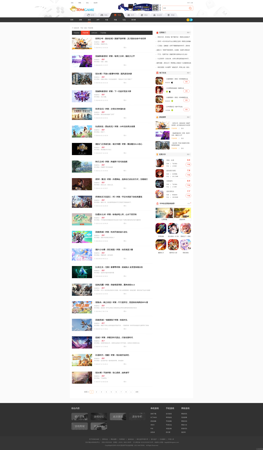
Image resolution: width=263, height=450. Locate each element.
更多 (188, 32)
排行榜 (133, 20)
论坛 (87, 2)
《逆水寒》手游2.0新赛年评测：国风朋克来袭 (181, 144)
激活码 (183, 432)
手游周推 (103, 33)
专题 (106, 20)
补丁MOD (154, 417)
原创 (89, 20)
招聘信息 (105, 439)
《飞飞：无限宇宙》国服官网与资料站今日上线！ (172, 54)
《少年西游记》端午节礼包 (173, 106)
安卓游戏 (169, 414)
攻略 (80, 20)
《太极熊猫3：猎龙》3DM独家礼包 (176, 79)
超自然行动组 (171, 170)
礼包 (124, 20)
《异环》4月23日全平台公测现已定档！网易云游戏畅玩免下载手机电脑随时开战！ (174, 42)
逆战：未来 (170, 160)
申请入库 (171, 439)
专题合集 (169, 428)
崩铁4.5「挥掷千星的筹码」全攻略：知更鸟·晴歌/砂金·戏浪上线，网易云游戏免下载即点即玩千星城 (173, 50)
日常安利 (94, 33)
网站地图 (114, 439)
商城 (79, 2)
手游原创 (76, 33)
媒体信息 (131, 439)
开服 (115, 20)
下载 (188, 164)
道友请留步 (170, 191)
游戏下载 (153, 414)
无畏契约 (169, 181)
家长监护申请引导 (142, 439)
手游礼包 (169, 425)
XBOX (152, 425)
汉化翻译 (162, 439)
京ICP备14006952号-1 (92, 442)
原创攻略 (153, 421)
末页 (137, 392)
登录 (188, 2)
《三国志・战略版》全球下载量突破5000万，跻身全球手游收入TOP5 (173, 46)
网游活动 (184, 421)
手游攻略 (169, 421)
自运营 (95, 2)
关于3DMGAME (94, 439)
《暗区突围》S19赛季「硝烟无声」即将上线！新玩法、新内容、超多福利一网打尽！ (173, 67)
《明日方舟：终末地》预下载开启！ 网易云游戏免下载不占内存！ (173, 37)
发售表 (153, 432)
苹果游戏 (169, 417)
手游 (81, 28)
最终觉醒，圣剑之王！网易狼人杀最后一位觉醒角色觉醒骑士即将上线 (174, 63)
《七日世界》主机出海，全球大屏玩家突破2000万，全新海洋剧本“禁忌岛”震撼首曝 (173, 59)
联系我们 (122, 439)
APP (98, 20)
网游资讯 (184, 414)
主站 (72, 2)
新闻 (71, 20)
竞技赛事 (184, 417)
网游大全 (184, 425)
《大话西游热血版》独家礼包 (174, 88)
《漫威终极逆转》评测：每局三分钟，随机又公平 (180, 134)
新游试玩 (184, 428)
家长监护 (154, 439)
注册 (191, 2)
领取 (186, 81)
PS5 (152, 428)
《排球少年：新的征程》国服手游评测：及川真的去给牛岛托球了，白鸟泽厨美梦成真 (180, 124)
